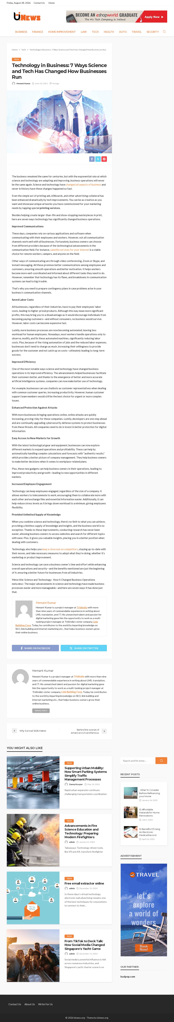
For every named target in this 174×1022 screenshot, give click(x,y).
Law (84, 31)
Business (21, 31)
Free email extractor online (84, 883)
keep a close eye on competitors (60, 549)
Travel (137, 31)
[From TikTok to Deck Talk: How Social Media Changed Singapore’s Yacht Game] (33, 955)
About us (29, 1004)
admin (72, 842)
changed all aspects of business (83, 184)
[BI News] (27, 16)
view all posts (41, 711)
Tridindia (82, 607)
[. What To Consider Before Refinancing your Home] (130, 793)
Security (153, 31)
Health (109, 31)
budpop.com (127, 976)
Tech (95, 31)
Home (52, 3)
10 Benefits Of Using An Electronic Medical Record (149, 832)
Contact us (39, 3)
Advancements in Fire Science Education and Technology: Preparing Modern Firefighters (81, 831)
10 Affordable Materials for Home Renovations (149, 812)
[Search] (164, 31)
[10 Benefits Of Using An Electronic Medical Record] (130, 832)
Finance (37, 31)
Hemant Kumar (23, 83)
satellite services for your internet (69, 249)
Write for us (45, 1004)
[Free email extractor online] (33, 898)
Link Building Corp (71, 691)
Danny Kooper (76, 784)
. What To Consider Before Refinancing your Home (149, 793)
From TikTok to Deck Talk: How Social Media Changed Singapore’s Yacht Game (85, 945)
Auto (123, 31)
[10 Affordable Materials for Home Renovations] (130, 812)
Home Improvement (62, 31)
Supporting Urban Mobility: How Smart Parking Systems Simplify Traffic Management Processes (86, 773)
